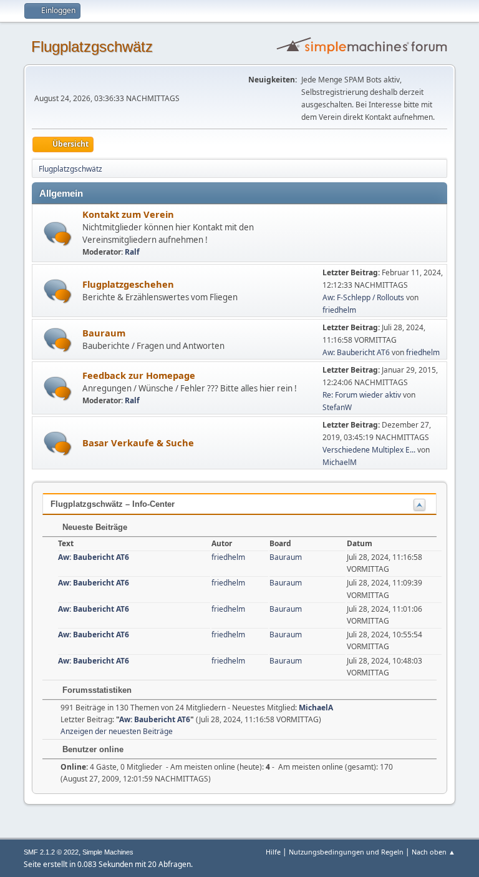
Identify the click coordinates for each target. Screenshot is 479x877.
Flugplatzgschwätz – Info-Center (113, 504)
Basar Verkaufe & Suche (138, 442)
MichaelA (316, 707)
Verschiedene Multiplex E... (368, 449)
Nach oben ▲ (433, 851)
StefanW (337, 407)
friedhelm (339, 310)
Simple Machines (107, 852)
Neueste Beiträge (93, 527)
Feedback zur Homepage (138, 375)
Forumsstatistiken (96, 690)
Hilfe (273, 851)
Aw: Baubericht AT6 (356, 352)
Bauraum (103, 332)
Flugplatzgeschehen (128, 284)
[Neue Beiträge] (58, 234)
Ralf (132, 252)
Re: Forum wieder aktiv (361, 395)
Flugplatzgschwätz (92, 46)
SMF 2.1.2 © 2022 (51, 852)
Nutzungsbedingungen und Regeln (346, 851)
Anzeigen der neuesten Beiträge (116, 731)
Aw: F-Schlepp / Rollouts (363, 297)
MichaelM (339, 462)
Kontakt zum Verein (128, 214)
